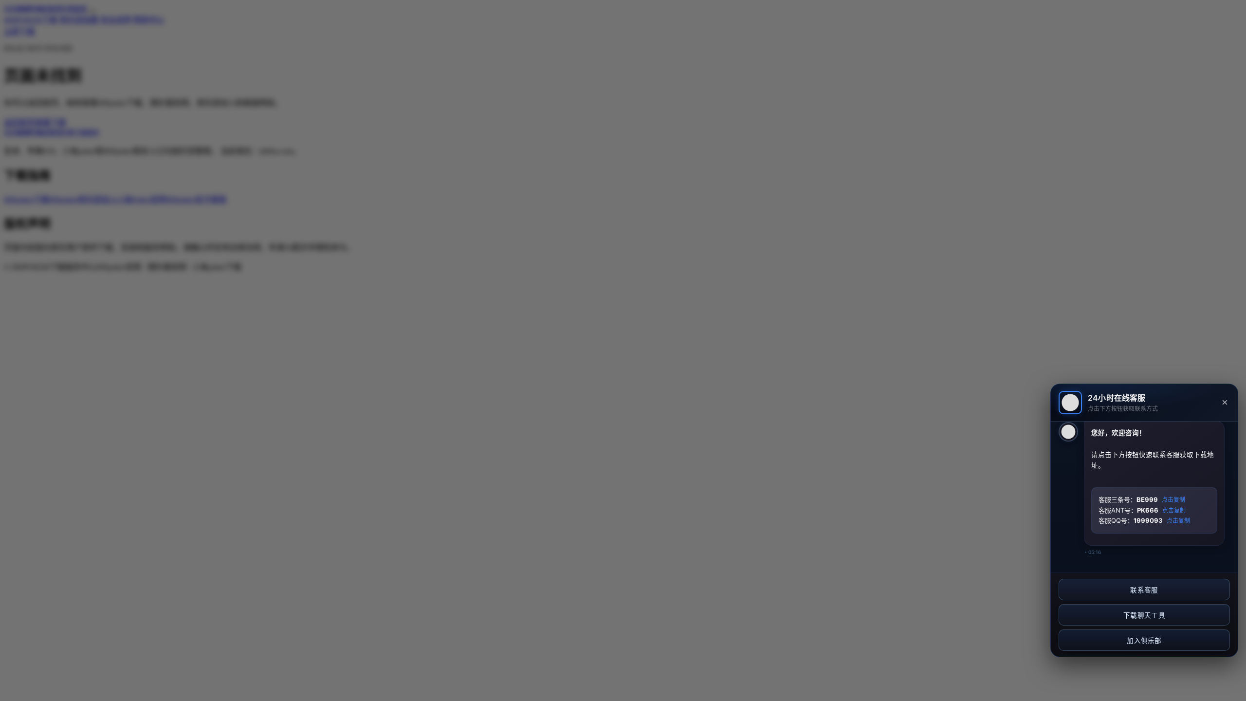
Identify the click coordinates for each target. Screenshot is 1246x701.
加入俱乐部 (1144, 641)
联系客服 (1144, 590)
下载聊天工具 (1144, 615)
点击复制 (1173, 500)
